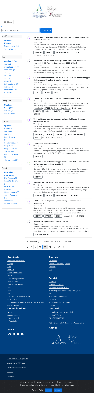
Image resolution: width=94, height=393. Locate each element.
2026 (56, 93)
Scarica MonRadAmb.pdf (58, 222)
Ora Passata (11, 178)
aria (37, 93)
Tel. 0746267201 (55, 315)
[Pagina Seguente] (63, 247)
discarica (61, 195)
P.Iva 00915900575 (56, 318)
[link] (2, 26)
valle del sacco (75, 134)
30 (46, 247)
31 (50, 247)
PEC (50, 323)
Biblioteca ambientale (58, 297)
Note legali (11, 376)
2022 (7, 73)
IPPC (9, 287)
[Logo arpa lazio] (39, 11)
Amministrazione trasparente (17, 359)
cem (47, 111)
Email (56, 323)
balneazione (11, 84)
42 (59, 247)
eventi (57, 111)
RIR (8, 293)
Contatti (52, 267)
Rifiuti (9, 276)
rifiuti (38, 53)
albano (74, 195)
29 (41, 247)
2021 (7, 78)
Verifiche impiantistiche (59, 288)
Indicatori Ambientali (16, 261)
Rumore (10, 270)
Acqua (8, 146)
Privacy (10, 372)
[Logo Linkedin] (22, 334)
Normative (10, 113)
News (9, 312)
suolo (59, 134)
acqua (8, 64)
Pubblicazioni (13, 318)
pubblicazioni (11, 67)
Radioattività (12, 281)
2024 (77, 53)
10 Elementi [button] (34, 242)
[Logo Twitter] (14, 334)
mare (8, 92)
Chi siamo (53, 261)
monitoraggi (11, 70)
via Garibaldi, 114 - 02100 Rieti (61, 312)
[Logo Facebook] (9, 334)
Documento (11, 46)
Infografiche (12, 321)
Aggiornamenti (13, 315)
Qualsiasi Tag (10, 61)
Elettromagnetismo (15, 279)
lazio (7, 75)
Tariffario (52, 282)
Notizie (8, 110)
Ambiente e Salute (15, 284)
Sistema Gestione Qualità (59, 264)
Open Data (12, 299)
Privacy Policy (38, 390)
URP (50, 270)
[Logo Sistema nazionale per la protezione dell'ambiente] (55, 11)
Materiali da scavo (56, 285)
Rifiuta (49, 390)
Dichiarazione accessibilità (16, 367)
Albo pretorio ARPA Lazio (16, 363)
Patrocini (52, 300)
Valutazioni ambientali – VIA (18, 296)
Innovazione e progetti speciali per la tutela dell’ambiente (25, 303)
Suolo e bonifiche (14, 273)
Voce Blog (10, 49)
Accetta (58, 390)
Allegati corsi (11, 160)
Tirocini (52, 305)
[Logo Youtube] (18, 334)
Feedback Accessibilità (74, 323)
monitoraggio (63, 53)
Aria (9, 267)
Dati (8, 131)
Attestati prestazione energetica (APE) (65, 291)
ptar (7, 81)
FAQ (50, 294)
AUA (9, 290)
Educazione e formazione (59, 303)
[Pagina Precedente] (27, 247)
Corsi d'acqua (11, 143)
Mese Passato (11, 192)
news (49, 53)
